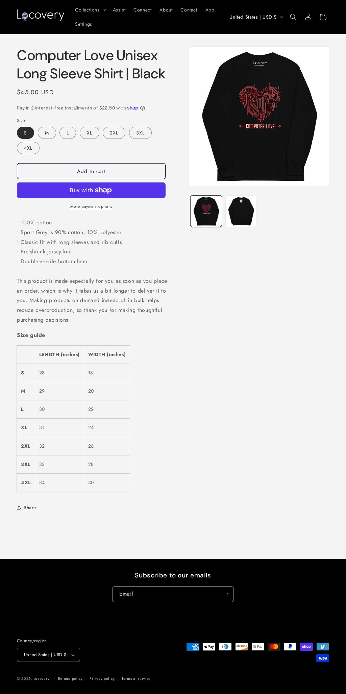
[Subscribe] (226, 594)
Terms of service (136, 678)
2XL (114, 132)
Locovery (41, 678)
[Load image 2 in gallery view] (241, 211)
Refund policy (70, 678)
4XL (28, 148)
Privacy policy (102, 678)
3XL (140, 132)
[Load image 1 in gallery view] (206, 211)
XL (89, 132)
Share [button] (30, 507)
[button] (90, 10)
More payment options (91, 206)
